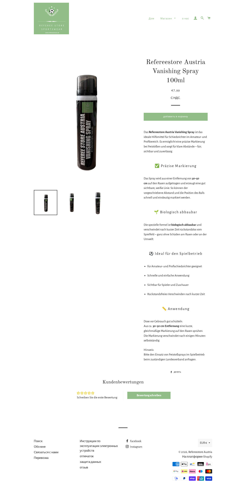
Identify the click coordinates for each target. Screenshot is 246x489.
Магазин (166, 18)
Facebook (135, 441)
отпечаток (86, 456)
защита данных (90, 461)
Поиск (38, 441)
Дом (151, 18)
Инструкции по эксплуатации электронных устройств (99, 446)
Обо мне (40, 446)
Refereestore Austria (200, 451)
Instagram (135, 446)
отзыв (84, 467)
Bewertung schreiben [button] (149, 395)
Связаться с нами (46, 452)
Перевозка (41, 457)
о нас (185, 18)
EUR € (203, 442)
